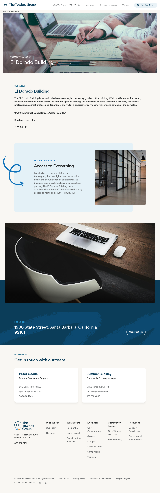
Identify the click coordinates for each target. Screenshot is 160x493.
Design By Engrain (122, 479)
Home (4, 11)
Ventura (91, 457)
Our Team (51, 428)
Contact (125, 5)
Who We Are (58, 5)
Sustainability (115, 440)
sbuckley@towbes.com (97, 392)
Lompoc (91, 442)
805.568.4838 (93, 396)
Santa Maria (93, 452)
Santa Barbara (94, 447)
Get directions (136, 332)
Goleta (91, 437)
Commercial (73, 433)
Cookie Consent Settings (24, 483)
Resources (134, 423)
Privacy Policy (79, 479)
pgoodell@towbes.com (30, 392)
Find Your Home (147, 5)
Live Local (90, 5)
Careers (50, 433)
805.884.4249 (26, 396)
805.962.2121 (20, 443)
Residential (72, 428)
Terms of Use (63, 479)
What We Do (74, 5)
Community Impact (108, 5)
